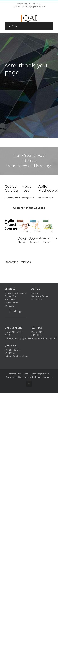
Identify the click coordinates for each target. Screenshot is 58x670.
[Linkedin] (20, 311)
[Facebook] (10, 311)
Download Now (12, 197)
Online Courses (12, 302)
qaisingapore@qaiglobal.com (19, 338)
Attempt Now (28, 197)
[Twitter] (15, 311)
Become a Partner (40, 296)
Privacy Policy (15, 374)
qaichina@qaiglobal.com (17, 356)
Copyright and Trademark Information (35, 377)
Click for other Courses (29, 207)
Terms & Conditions (31, 374)
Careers (35, 292)
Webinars (9, 305)
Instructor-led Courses (15, 292)
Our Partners (37, 299)
